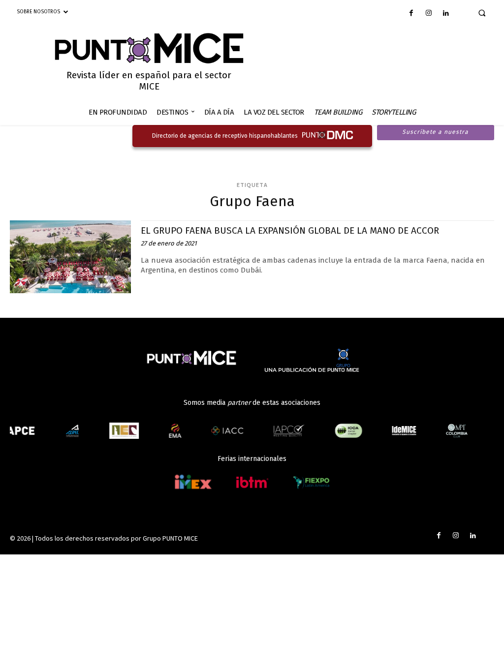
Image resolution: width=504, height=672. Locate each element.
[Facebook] (411, 13)
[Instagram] (428, 13)
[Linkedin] (446, 13)
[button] (482, 12)
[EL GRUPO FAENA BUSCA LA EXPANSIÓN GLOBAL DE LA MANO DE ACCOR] (70, 256)
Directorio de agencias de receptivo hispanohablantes (225, 135)
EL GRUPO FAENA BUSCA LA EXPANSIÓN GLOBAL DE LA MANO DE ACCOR (290, 230)
